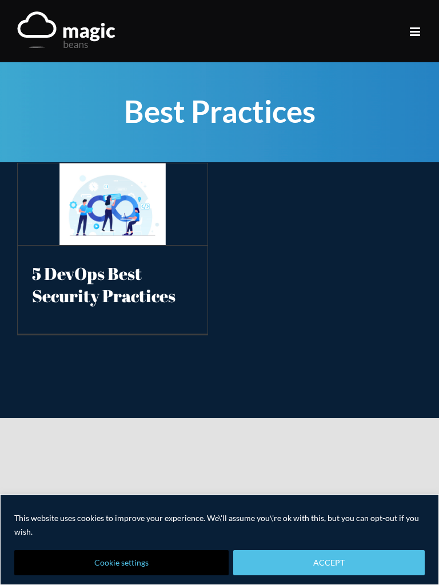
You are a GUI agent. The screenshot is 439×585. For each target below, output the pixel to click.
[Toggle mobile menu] (416, 32)
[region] (219, 539)
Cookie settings (121, 562)
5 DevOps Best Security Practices (103, 285)
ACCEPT (329, 562)
